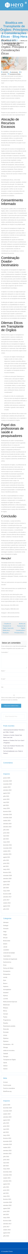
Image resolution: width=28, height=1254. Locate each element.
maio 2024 (6, 802)
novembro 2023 (7, 817)
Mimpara (5, 1008)
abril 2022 (6, 839)
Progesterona (7, 1020)
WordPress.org (7, 1091)
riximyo (5, 1035)
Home (2, 40)
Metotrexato (6, 1004)
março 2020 (6, 890)
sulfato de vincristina (8, 1050)
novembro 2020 (7, 875)
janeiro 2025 (6, 778)
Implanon (5, 986)
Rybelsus (5, 1038)
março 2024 (6, 808)
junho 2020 (6, 884)
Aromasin (5, 928)
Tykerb (5, 1062)
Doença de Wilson (8, 968)
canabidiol (6, 950)
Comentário (4, 652)
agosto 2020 (6, 881)
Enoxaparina (6, 971)
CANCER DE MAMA (9, 953)
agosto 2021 (6, 857)
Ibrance (5, 983)
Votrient (5, 1065)
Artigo (4, 931)
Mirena (5, 1010)
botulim (5, 943)
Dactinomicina (7, 962)
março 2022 (6, 842)
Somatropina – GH (8, 1044)
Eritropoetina (6, 974)
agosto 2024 (6, 793)
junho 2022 (6, 833)
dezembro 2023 (7, 814)
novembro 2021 (7, 848)
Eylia (4, 980)
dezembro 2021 (7, 845)
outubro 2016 (6, 903)
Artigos (5, 934)
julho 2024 (6, 796)
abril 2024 (6, 805)
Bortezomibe (6, 940)
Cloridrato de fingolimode (10, 959)
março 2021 (6, 869)
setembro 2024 (7, 790)
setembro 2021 (7, 854)
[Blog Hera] (14, 5)
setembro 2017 (7, 896)
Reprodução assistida (9, 1026)
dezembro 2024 (7, 781)
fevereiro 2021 (7, 872)
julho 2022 (6, 829)
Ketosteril (5, 992)
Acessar (5, 1082)
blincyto (5, 937)
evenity (5, 977)
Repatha (5, 1023)
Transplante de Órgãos (12, 40)
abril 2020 (6, 887)
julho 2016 (6, 909)
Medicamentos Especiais (10, 1001)
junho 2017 (6, 900)
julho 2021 (6, 860)
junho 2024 (6, 799)
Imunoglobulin (7, 989)
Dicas (4, 965)
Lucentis (5, 998)
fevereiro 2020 (7, 893)
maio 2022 (6, 835)
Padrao (5, 1017)
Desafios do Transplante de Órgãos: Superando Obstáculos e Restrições (8, 628)
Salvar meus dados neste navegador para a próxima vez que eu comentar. (13, 699)
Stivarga (5, 1047)
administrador (14, 72)
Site (2, 687)
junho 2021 (6, 863)
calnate (5, 947)
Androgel (5, 925)
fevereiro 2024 (7, 811)
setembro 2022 (7, 826)
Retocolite (6, 1029)
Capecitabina (7, 956)
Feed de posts (7, 1085)
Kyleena (5, 995)
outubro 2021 (6, 851)
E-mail (3, 679)
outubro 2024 (6, 787)
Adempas (5, 922)
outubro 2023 (6, 820)
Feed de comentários (9, 1088)
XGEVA (5, 1068)
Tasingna (5, 1056)
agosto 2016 (6, 906)
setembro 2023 (7, 823)
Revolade (6, 1032)
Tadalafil (5, 1053)
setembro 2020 (7, 878)
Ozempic (5, 1014)
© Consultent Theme (7, 1251)
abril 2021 (6, 866)
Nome (3, 671)
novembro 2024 (7, 784)
